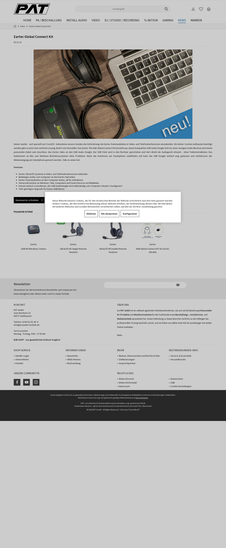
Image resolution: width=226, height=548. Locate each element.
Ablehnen (91, 213)
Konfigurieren (130, 213)
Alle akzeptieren (109, 213)
